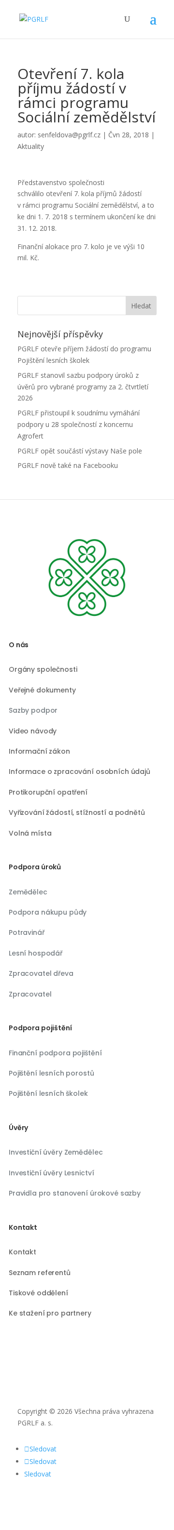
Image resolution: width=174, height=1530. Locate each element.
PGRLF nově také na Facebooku (67, 465)
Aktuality (30, 146)
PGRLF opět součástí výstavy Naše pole (79, 450)
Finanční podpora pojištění (55, 1053)
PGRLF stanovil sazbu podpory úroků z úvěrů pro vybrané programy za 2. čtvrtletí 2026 (82, 387)
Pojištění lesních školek (48, 1093)
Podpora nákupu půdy (48, 912)
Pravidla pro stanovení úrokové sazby (75, 1193)
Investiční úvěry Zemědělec (55, 1152)
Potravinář (26, 932)
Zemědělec (28, 892)
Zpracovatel (30, 994)
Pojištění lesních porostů (51, 1073)
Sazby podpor (33, 710)
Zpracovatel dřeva (41, 973)
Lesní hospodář (35, 953)
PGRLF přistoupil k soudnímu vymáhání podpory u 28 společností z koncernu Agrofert (78, 424)
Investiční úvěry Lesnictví (51, 1173)
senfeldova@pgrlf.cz (69, 134)
